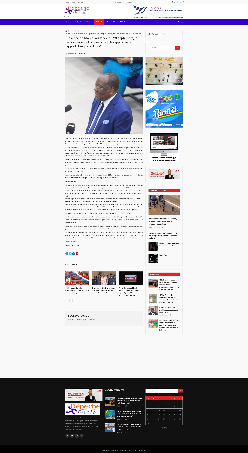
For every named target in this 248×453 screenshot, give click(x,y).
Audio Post (163, 255)
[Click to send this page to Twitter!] (70, 253)
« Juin (147, 431)
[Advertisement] (164, 351)
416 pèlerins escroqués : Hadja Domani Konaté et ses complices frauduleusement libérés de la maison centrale (169, 285)
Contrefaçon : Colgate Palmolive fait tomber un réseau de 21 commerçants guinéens (77, 290)
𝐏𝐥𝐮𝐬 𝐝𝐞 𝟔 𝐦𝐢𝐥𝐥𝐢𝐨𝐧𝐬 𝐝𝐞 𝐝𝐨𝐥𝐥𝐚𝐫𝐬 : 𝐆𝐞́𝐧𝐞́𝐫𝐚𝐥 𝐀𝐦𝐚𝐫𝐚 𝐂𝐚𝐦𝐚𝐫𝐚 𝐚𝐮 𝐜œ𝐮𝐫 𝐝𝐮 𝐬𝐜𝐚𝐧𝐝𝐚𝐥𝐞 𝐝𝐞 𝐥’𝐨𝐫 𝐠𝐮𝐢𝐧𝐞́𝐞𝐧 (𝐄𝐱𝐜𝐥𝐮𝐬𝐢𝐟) (129, 413)
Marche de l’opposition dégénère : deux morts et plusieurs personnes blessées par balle (163, 235)
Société (99, 22)
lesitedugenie (141, 450)
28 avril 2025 (122, 432)
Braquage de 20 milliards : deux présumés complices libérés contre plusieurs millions (103, 290)
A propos (73, 2)
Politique (77, 22)
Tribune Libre (111, 22)
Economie (88, 22)
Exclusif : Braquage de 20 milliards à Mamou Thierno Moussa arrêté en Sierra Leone (129, 426)
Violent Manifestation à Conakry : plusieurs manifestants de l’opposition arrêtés (163, 221)
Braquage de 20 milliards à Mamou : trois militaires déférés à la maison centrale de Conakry (129, 400)
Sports (122, 22)
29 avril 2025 (122, 406)
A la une (68, 22)
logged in (79, 320)
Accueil (67, 2)
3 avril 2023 (82, 53)
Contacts (80, 2)
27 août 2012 (163, 227)
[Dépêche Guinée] (76, 10)
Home (69, 31)
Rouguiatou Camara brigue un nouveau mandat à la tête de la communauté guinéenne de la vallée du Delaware (169, 325)
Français (154, 34)
